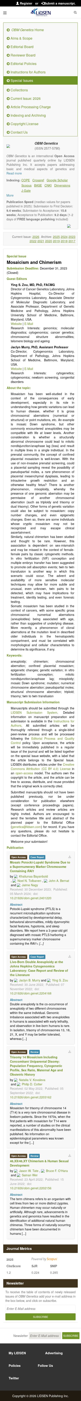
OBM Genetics (46, 143)
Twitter (14, 1378)
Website (16, 323)
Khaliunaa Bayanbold (33, 876)
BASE (38, 185)
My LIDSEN (17, 1353)
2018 (64, 241)
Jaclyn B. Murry (29, 980)
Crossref (38, 180)
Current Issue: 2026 (25, 98)
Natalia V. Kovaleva (32, 1080)
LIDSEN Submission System (34, 712)
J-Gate (26, 190)
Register (25, 3)
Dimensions (62, 185)
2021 (40, 241)
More (10, 195)
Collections (19, 89)
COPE (25, 180)
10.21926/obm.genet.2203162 (30, 1097)
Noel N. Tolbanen (29, 880)
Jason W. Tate (28, 1171)
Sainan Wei (29, 1175)
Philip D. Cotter (32, 1084)
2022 (33, 241)
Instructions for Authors (28, 71)
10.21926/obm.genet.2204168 (30, 993)
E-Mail (28, 323)
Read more (14, 173)
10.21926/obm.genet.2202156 (30, 1188)
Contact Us (19, 132)
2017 (71, 241)
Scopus (26, 185)
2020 (48, 241)
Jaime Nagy (30, 885)
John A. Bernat (59, 880)
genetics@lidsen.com (26, 827)
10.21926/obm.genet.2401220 (30, 898)
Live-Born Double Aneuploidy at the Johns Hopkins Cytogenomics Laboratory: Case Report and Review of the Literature (39, 968)
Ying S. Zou (60, 980)
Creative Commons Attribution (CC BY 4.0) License (42, 766)
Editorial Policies (23, 63)
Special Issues (21, 80)
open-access (24, 773)
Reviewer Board (22, 55)
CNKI (48, 185)
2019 (56, 241)
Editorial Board (21, 46)
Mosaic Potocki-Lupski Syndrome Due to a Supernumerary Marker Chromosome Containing (40, 866)
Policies (15, 1365)
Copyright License (24, 123)
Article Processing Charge (30, 106)
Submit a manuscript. (60, 3)
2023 (71, 236)
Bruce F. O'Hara (57, 1171)
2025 (56, 236)
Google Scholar (57, 180)
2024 (64, 236)
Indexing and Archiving (28, 115)
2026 (35, 236)
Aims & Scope (21, 38)
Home (27, 29)
